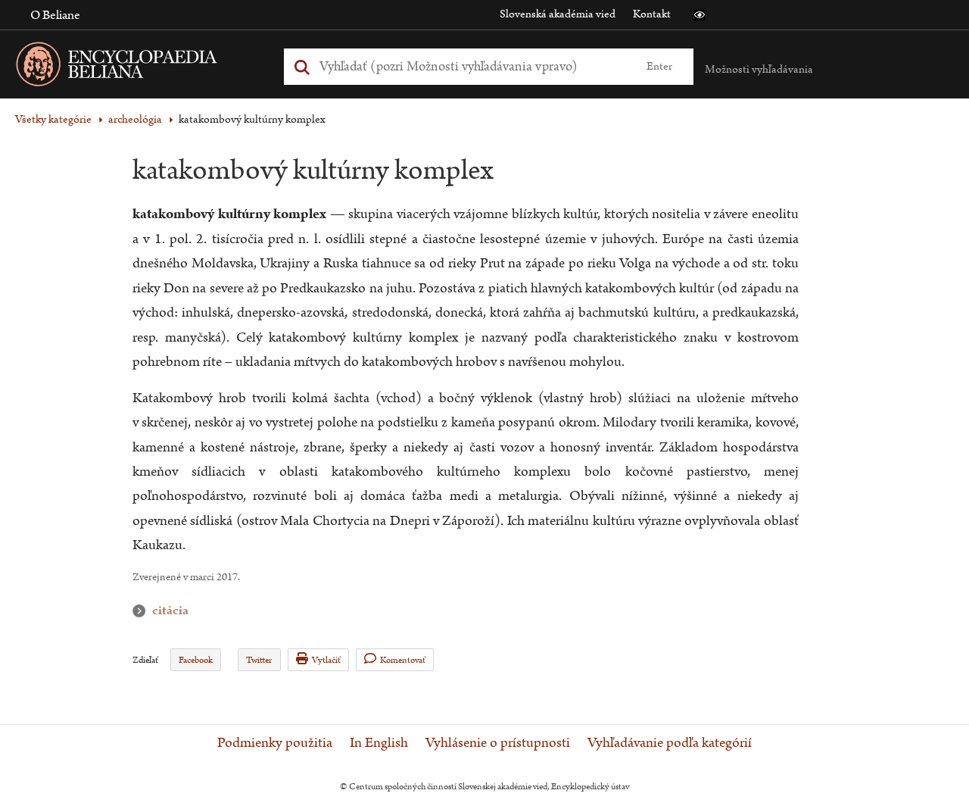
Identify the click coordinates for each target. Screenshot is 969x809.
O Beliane (55, 15)
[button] (699, 15)
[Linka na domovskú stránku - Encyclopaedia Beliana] (140, 67)
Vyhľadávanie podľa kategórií (669, 743)
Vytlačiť (326, 660)
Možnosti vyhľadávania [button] (759, 69)
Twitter (259, 660)
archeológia (135, 119)
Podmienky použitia (274, 743)
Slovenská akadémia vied (557, 14)
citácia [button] (142, 610)
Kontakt (652, 14)
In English (379, 743)
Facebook (196, 660)
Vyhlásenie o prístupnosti (497, 743)
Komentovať (402, 660)
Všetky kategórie (53, 119)
